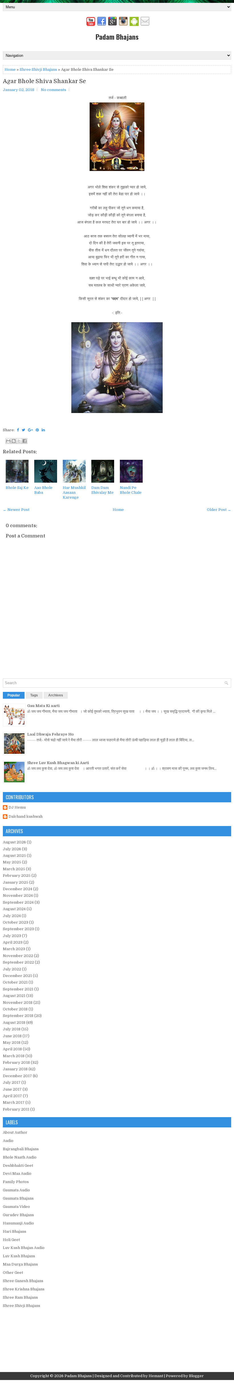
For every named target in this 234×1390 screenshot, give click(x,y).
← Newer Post (16, 509)
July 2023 (12, 936)
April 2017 (12, 1096)
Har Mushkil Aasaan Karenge (74, 492)
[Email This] (8, 441)
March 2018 (14, 1056)
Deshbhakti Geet (18, 1165)
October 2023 (15, 922)
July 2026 (12, 849)
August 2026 (14, 842)
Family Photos (16, 1182)
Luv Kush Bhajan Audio (24, 1248)
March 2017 (14, 1102)
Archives (55, 695)
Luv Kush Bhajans (19, 1256)
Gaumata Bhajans (18, 1198)
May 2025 (12, 862)
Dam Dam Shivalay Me (102, 490)
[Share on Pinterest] (37, 430)
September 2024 (18, 902)
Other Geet (13, 1272)
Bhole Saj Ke (17, 488)
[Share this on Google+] (30, 430)
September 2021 (18, 989)
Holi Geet (11, 1240)
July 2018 (12, 1029)
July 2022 (12, 969)
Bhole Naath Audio (20, 1157)
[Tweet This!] (23, 430)
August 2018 (14, 1022)
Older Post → (219, 509)
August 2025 (14, 855)
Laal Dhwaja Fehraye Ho (50, 734)
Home (10, 69)
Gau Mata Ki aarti (43, 706)
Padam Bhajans (117, 36)
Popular (13, 695)
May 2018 (12, 1042)
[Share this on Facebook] (17, 430)
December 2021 (17, 976)
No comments (53, 90)
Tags (34, 695)
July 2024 (12, 916)
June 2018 (12, 1036)
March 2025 (14, 869)
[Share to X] (19, 441)
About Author (15, 1132)
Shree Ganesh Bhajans (23, 1281)
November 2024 (18, 895)
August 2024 (14, 909)
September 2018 (18, 1016)
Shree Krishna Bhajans (24, 1289)
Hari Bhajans (14, 1231)
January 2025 (15, 882)
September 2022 (18, 962)
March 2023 (14, 949)
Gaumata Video (16, 1206)
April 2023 (13, 942)
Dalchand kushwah (26, 816)
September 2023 (18, 929)
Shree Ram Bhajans (20, 1297)
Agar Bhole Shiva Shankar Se (44, 81)
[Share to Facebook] (24, 441)
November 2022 (18, 956)
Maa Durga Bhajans (20, 1264)
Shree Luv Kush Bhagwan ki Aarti (58, 763)
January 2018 (15, 1069)
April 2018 (12, 1049)
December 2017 (17, 1076)
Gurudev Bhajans (18, 1215)
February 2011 (16, 1109)
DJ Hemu (17, 807)
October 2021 (15, 982)
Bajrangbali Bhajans (21, 1149)
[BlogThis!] (14, 441)
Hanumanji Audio (18, 1223)
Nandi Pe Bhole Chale (131, 490)
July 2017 (12, 1082)
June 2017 (12, 1089)
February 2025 (17, 875)
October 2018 (15, 1009)
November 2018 (18, 1002)
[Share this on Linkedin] (43, 430)
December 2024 (17, 889)
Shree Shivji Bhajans (38, 69)
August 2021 (14, 996)
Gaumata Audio (16, 1190)
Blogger (196, 1376)
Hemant (156, 1376)
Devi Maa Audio (17, 1173)
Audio (8, 1141)
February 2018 (16, 1062)
